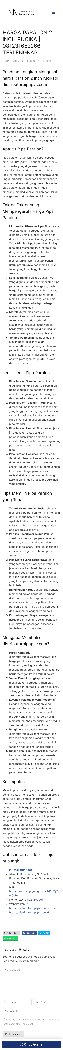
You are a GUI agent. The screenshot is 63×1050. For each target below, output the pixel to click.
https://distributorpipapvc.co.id (29, 912)
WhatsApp (11, 938)
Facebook (30, 933)
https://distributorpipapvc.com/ (29, 908)
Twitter (45, 933)
